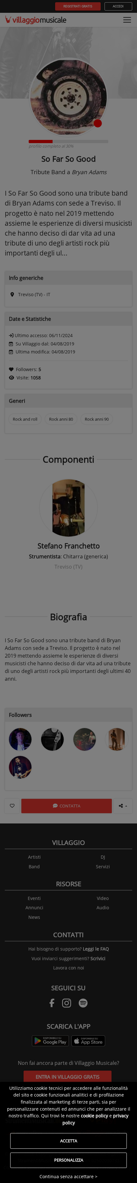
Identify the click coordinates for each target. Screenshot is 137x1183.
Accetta (68, 1141)
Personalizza (68, 1160)
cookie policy (94, 1116)
